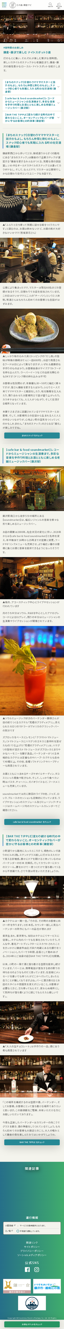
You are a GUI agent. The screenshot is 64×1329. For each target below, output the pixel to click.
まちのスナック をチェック (32, 435)
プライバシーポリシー (32, 1250)
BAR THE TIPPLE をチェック (32, 1142)
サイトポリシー (32, 1246)
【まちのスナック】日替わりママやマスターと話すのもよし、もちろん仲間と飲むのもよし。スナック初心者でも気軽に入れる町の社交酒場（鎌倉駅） (30, 86)
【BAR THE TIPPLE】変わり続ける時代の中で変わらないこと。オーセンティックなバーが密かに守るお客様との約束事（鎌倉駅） (30, 118)
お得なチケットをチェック (32, 1324)
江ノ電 (8, 1230)
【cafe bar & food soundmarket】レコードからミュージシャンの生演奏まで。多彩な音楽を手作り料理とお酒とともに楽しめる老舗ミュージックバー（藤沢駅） (30, 102)
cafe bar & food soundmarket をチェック (32, 822)
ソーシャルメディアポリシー (32, 1255)
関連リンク (32, 1242)
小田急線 (9, 1225)
